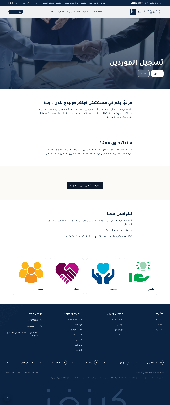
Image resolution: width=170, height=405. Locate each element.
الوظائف (84, 3)
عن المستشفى (116, 319)
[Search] (17, 3)
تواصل (120, 324)
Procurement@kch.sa (122, 230)
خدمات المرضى (74, 12)
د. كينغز (59, 3)
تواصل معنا (93, 3)
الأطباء (85, 12)
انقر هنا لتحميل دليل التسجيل (85, 185)
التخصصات (97, 12)
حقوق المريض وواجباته (14, 372)
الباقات (79, 350)
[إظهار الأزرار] (7, 398)
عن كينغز (119, 330)
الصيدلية (160, 330)
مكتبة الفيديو (76, 330)
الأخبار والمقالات (75, 319)
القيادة (120, 335)
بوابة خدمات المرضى (71, 3)
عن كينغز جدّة (59, 12)
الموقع (102, 3)
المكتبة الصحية (48, 3)
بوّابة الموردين (76, 345)
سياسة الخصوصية (31, 372)
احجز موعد (14, 12)
